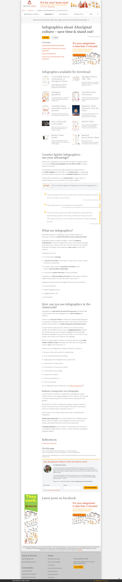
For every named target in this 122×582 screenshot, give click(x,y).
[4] (73, 408)
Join (91, 14)
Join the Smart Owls (27, 571)
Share (56, 37)
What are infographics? (49, 54)
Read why (80, 550)
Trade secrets (51, 577)
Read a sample (57, 490)
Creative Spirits (29, 3)
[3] (64, 344)
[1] (52, 187)
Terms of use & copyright (54, 562)
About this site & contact (54, 559)
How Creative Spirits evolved (55, 568)
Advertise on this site (53, 574)
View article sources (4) (49, 443)
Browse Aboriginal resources (29, 562)
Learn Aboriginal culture (28, 559)
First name (46, 485)
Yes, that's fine (97, 581)
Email (65, 485)
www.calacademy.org (75, 386)
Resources (48, 14)
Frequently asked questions (29, 577)
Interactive (78, 14)
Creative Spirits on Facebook (29, 574)
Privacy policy (51, 490)
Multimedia (63, 14)
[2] (78, 278)
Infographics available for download (53, 45)
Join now (45, 37)
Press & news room (52, 571)
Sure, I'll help (78, 567)
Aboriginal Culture (31, 14)
